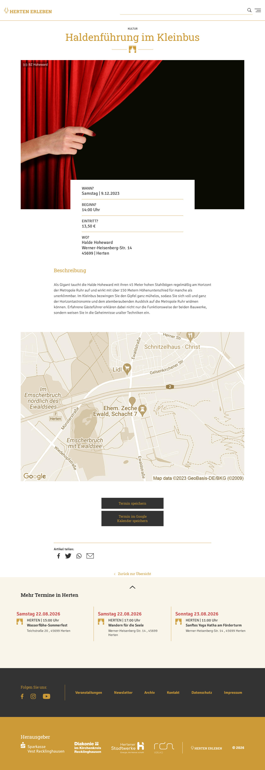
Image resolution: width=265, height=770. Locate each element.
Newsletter (123, 692)
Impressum (233, 692)
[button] (132, 587)
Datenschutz (202, 692)
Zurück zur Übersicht (134, 574)
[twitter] (68, 557)
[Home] (28, 10)
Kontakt (173, 692)
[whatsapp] (79, 557)
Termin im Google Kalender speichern (132, 518)
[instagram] (33, 697)
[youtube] (46, 697)
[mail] (90, 557)
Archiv (149, 692)
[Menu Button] (258, 10)
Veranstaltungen (88, 692)
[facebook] (58, 557)
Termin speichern (132, 503)
